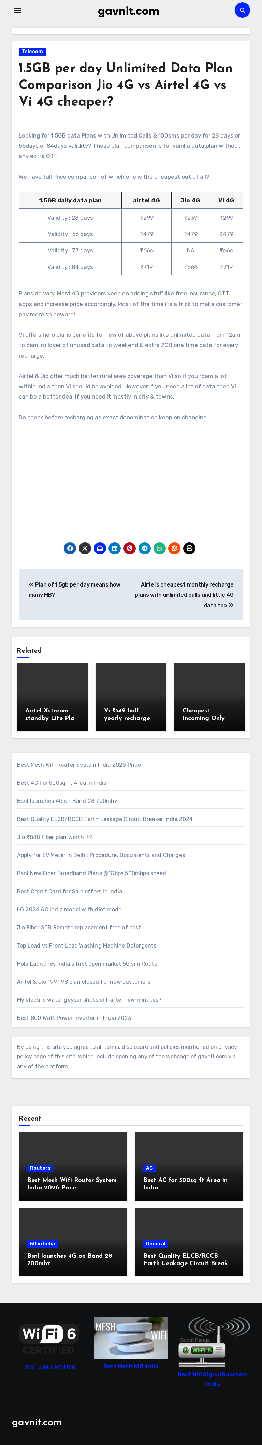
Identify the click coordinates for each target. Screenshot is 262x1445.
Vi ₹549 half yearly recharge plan (127, 718)
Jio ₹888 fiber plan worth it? (54, 837)
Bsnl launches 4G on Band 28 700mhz (67, 801)
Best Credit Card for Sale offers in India (69, 891)
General (155, 1244)
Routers (40, 1168)
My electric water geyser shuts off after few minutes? (89, 1000)
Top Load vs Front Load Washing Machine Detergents (87, 945)
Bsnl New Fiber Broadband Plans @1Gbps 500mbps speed (91, 873)
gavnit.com (129, 11)
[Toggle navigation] (17, 10)
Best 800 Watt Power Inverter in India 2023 (74, 1018)
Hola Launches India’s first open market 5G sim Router (88, 963)
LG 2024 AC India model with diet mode (69, 909)
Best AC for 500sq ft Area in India (62, 783)
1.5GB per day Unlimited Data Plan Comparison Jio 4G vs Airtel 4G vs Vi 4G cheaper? (126, 86)
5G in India (42, 1244)
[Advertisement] (132, 480)
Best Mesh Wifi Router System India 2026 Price (79, 765)
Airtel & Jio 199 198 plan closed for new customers (83, 982)
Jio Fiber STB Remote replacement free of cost (79, 927)
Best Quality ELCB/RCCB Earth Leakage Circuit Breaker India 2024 (105, 819)
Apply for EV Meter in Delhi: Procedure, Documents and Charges (101, 855)
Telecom (32, 52)
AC (149, 1168)
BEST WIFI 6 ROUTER (49, 1367)
